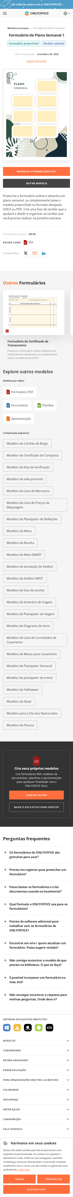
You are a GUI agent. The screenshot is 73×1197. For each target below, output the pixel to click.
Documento (19, 405)
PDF (31, 242)
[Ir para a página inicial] (36, 13)
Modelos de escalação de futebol (30, 566)
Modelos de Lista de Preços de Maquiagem (28, 505)
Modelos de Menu (19, 531)
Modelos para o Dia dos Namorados (32, 713)
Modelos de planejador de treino (30, 678)
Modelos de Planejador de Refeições (32, 519)
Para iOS (49, 1027)
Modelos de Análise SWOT (25, 578)
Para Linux (17, 1027)
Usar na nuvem (36, 795)
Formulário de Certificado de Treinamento (27, 343)
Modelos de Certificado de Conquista (33, 455)
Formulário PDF (22, 392)
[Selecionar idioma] (66, 13)
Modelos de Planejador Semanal (29, 666)
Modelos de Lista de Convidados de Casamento (31, 640)
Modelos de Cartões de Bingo (27, 443)
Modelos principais (18, 28)
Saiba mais (24, 1169)
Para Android (39, 1027)
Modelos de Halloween (23, 690)
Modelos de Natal (19, 701)
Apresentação (21, 419)
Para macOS (28, 1027)
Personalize (53, 1179)
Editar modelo (36, 183)
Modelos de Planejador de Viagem (31, 614)
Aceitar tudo (36, 1189)
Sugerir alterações (36, 61)
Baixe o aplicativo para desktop (36, 807)
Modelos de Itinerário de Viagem (29, 602)
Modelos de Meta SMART (24, 555)
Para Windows (6, 1027)
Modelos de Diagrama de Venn (28, 626)
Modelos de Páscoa (20, 725)
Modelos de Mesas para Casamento (32, 654)
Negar (19, 1179)
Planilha (48, 405)
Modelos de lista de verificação (28, 467)
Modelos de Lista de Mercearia (28, 491)
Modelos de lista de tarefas (26, 590)
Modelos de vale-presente (25, 479)
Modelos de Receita (20, 543)
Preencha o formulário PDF (37, 171)
